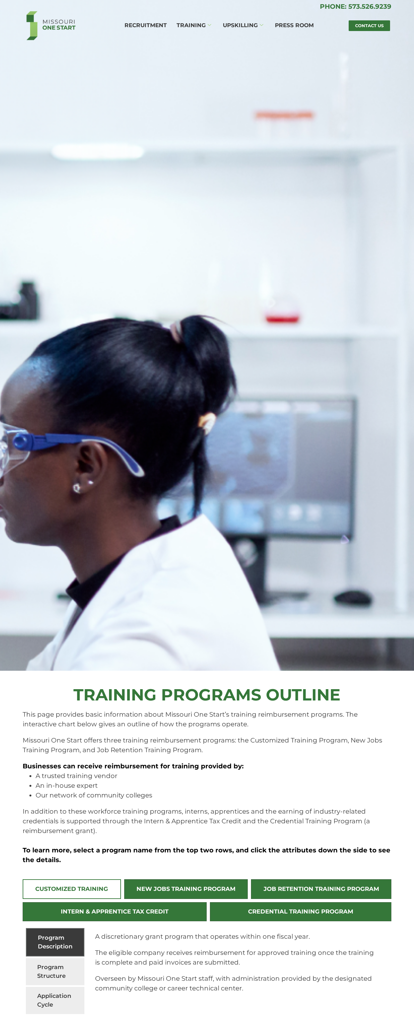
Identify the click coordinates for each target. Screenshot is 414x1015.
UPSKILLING (240, 25)
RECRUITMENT (146, 25)
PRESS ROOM (294, 25)
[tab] (72, 889)
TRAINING (191, 25)
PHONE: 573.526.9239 (355, 6)
